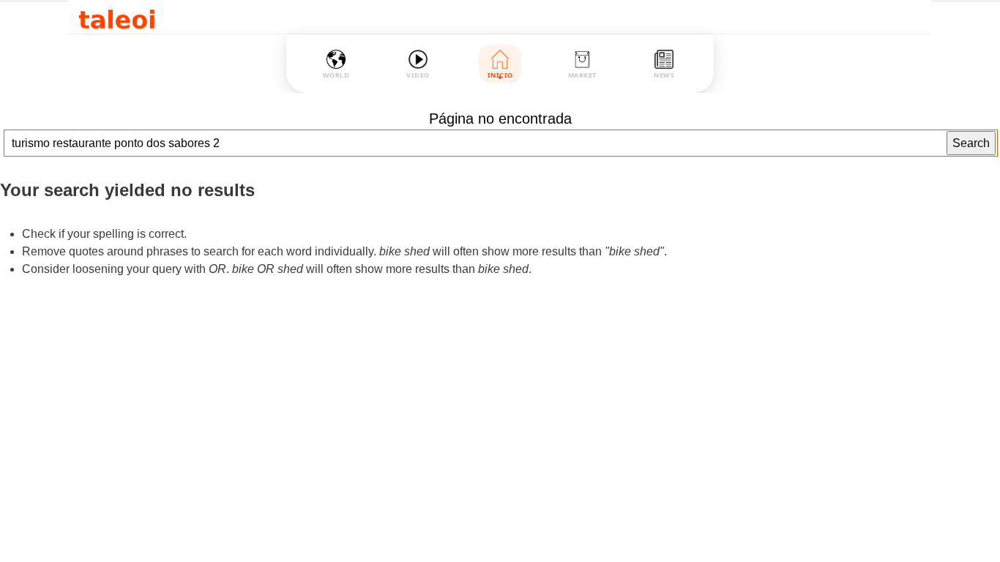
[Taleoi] (116, 17)
